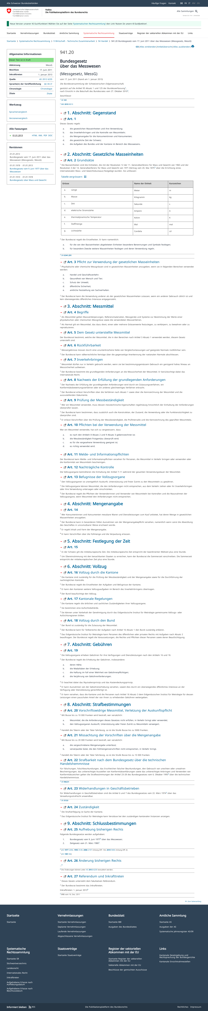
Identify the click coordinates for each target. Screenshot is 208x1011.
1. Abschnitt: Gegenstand (91, 112)
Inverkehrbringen (85, 359)
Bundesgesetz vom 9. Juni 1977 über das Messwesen (29, 170)
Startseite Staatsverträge (69, 955)
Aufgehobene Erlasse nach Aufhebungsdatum (20, 983)
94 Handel (103, 41)
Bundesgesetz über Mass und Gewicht (28, 180)
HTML (34, 135)
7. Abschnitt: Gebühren (89, 644)
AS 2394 (67, 850)
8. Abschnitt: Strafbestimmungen (99, 704)
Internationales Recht (17, 972)
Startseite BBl (115, 922)
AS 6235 (92, 869)
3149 (78, 850)
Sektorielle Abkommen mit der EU (125, 965)
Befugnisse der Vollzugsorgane (96, 477)
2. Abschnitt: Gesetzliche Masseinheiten (105, 154)
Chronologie (46, 88)
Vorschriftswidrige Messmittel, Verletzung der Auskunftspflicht (119, 710)
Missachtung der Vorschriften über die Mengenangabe (114, 735)
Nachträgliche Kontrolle (90, 467)
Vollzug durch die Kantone (92, 572)
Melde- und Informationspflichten (98, 454)
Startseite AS (165, 922)
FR (186, 3)
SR (64, 100)
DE (181, 3)
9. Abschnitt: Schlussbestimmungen (101, 823)
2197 (88, 850)
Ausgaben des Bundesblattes (123, 926)
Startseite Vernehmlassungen (72, 922)
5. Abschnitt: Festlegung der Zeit (98, 541)
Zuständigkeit (83, 807)
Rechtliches (182, 1006)
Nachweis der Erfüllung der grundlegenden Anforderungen (116, 379)
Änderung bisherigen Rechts (94, 860)
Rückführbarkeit (84, 345)
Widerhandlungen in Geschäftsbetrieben (103, 788)
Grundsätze (80, 160)
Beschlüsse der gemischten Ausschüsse (128, 969)
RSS (31, 1007)
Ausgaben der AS (167, 926)
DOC (50, 135)
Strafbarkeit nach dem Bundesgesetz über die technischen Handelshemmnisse (113, 762)
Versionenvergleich (18, 118)
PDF (45, 135)
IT (189, 3)
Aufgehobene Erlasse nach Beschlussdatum (20, 989)
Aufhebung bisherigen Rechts (95, 829)
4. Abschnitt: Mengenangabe (95, 503)
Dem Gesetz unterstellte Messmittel (98, 332)
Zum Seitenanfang (192, 901)
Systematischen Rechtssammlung (89, 23)
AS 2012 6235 (45, 79)
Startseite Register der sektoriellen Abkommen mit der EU (125, 959)
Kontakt (172, 3)
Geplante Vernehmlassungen (72, 926)
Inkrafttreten (13, 977)
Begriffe (78, 312)
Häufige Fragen (159, 3)
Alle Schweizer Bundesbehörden (22, 3)
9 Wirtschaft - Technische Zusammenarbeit (74, 41)
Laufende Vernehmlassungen (72, 931)
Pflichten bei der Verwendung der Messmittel (106, 425)
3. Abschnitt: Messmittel (90, 306)
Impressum (195, 1006)
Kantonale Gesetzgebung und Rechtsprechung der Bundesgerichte (177, 956)
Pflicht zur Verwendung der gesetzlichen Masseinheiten (113, 262)
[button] (29, 33)
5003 (111, 850)
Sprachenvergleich (18, 112)
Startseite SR (13, 958)
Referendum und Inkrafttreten (95, 876)
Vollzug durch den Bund (91, 620)
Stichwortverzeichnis (16, 963)
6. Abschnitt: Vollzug (87, 566)
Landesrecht (13, 968)
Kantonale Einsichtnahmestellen (174, 961)
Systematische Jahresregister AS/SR (176, 931)
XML (40, 135)
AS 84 (66, 854)
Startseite (11, 41)
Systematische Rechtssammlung (34, 41)
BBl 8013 (67, 104)
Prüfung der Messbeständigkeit (95, 400)
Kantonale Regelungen (89, 598)
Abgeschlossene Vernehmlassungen (75, 936)
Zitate (49, 93)
